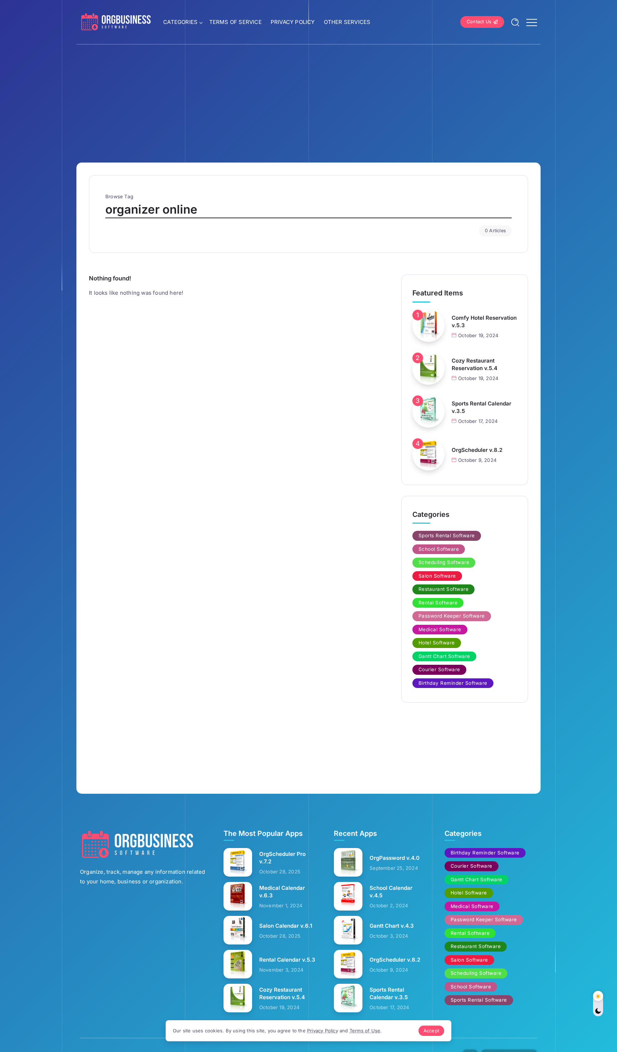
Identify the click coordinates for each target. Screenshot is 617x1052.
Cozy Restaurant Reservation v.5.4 (474, 364)
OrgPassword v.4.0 (395, 857)
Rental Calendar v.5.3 (287, 959)
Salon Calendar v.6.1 (285, 925)
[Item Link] (428, 326)
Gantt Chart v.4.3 (392, 925)
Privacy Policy (322, 1030)
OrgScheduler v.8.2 (477, 450)
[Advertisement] (308, 98)
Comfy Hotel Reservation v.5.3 (484, 321)
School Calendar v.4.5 (391, 891)
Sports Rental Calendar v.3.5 (481, 407)
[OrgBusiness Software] (115, 21)
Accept (431, 1030)
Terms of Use (365, 1030)
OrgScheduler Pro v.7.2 (282, 858)
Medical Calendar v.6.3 (282, 891)
